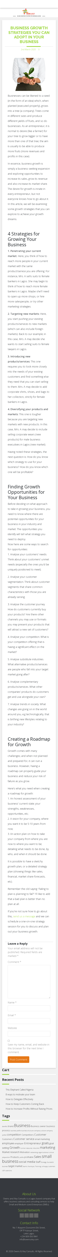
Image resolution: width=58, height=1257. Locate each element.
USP (3, 1171)
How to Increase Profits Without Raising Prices (29, 1108)
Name (12, 1002)
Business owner (38, 1126)
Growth (14, 1147)
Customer (40, 1134)
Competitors (28, 1134)
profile (22, 1157)
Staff (38, 1161)
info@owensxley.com (29, 1239)
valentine (8, 1171)
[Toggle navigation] (6, 4)
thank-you (31, 1166)
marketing (47, 1147)
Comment (14, 962)
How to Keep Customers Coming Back (25, 1104)
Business (22, 1125)
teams (25, 1166)
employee (8, 1143)
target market (15, 1166)
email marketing (42, 1139)
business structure (27, 1131)
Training (38, 1166)
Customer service (23, 1139)
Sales (37, 1156)
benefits (4, 1126)
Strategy (43, 1162)
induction (36, 1148)
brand (11, 1126)
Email (12, 1015)
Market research (10, 1152)
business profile (16, 1131)
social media (27, 1162)
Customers (7, 1139)
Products (15, 1157)
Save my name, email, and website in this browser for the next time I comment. (28, 1048)
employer (19, 1143)
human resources (26, 1148)
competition (14, 1134)
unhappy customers (48, 1166)
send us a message (24, 916)
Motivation (25, 1152)
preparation (6, 1157)
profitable (29, 1157)
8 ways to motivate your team (20, 1094)
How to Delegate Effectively (19, 1099)
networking (34, 1152)
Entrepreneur (32, 1143)
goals (45, 1143)
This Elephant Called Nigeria (19, 1089)
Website (12, 1028)
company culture (40, 1131)
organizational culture (46, 1152)
